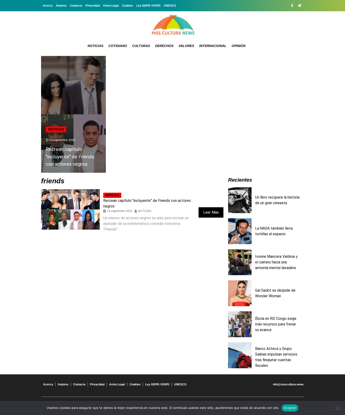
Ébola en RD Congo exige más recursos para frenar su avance (275, 324)
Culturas (141, 46)
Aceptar (290, 408)
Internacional (212, 46)
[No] (337, 408)
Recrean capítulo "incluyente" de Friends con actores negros (70, 156)
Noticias (95, 46)
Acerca (48, 5)
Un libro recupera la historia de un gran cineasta (277, 200)
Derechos (164, 46)
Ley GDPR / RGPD (148, 5)
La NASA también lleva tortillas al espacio (274, 231)
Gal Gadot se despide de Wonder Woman (275, 293)
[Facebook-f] (292, 5)
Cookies (127, 5)
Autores (61, 5)
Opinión (238, 46)
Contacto (76, 5)
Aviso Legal (111, 5)
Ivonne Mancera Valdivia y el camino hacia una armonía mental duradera (276, 262)
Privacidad (92, 5)
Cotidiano (117, 46)
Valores (186, 46)
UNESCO (170, 5)
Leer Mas (211, 212)
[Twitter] (299, 5)
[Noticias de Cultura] (172, 25)
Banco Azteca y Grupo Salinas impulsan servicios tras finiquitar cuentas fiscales (276, 357)
